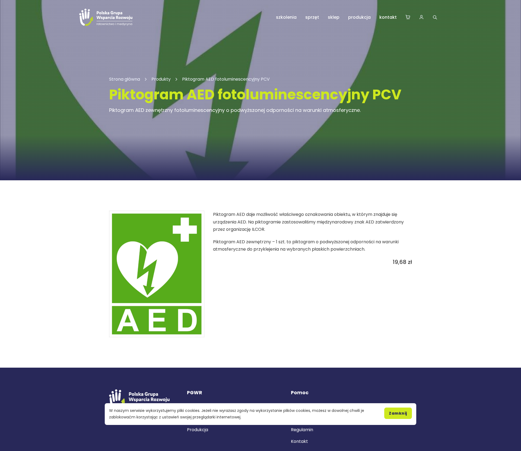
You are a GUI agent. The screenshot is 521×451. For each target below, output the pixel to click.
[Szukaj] (435, 17)
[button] (197, 218)
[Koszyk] (408, 17)
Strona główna (124, 79)
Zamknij (398, 413)
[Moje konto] (421, 17)
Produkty (161, 79)
